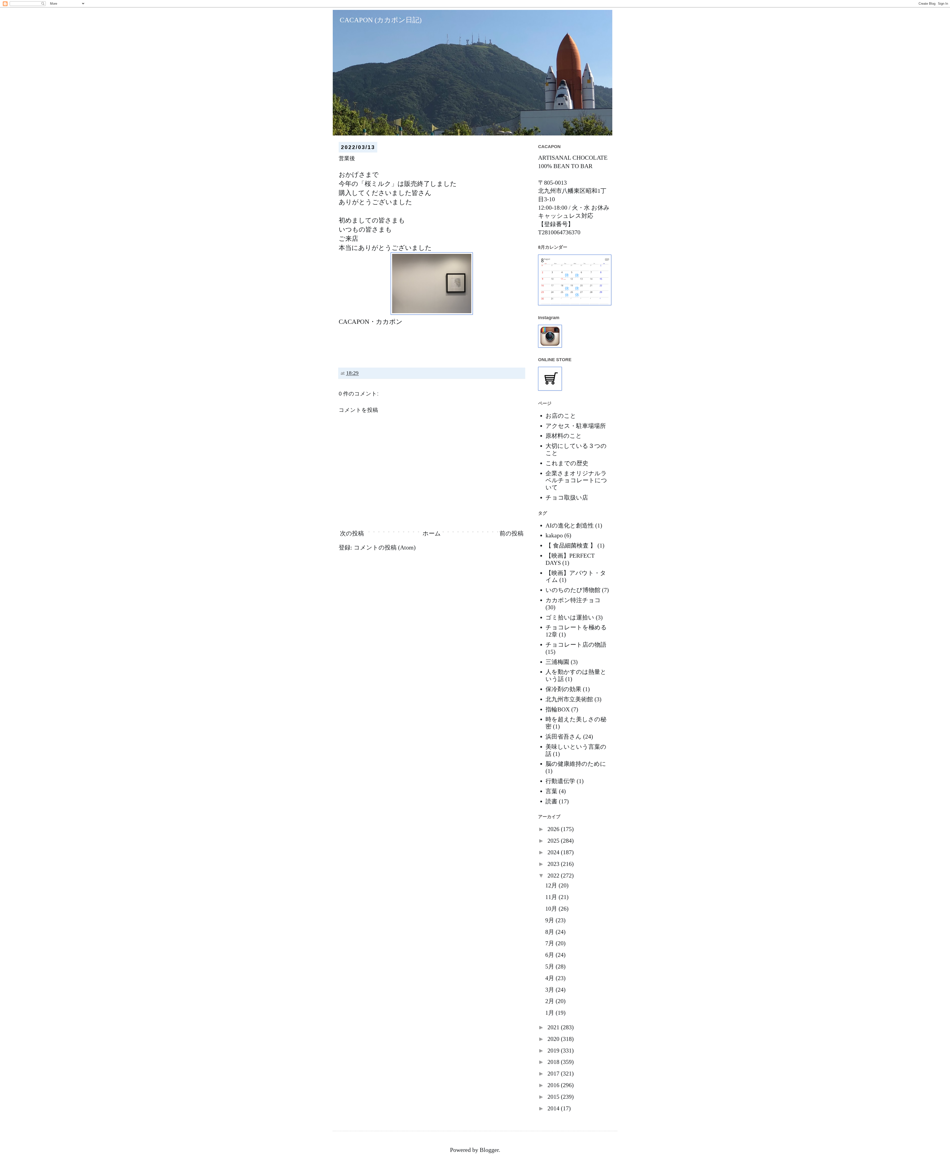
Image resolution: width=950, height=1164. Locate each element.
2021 (554, 1027)
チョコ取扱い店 (567, 497)
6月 (550, 955)
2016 (554, 1085)
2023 (554, 864)
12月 (552, 885)
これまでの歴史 (567, 463)
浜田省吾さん (564, 736)
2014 (554, 1108)
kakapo (554, 535)
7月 (550, 943)
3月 (550, 990)
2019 (554, 1050)
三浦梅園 (557, 662)
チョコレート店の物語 (576, 644)
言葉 (551, 791)
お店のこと (561, 416)
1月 (550, 1013)
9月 (550, 920)
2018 (554, 1062)
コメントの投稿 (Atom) (385, 547)
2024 (554, 852)
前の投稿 (511, 533)
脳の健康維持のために (576, 764)
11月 (552, 897)
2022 (554, 875)
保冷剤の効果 (563, 689)
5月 (550, 966)
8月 (550, 932)
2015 (554, 1097)
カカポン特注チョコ (573, 600)
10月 (552, 908)
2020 (554, 1039)
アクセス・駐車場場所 (576, 426)
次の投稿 (352, 533)
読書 (551, 801)
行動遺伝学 (560, 781)
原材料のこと (564, 436)
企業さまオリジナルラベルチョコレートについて (576, 480)
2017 (554, 1073)
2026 (554, 829)
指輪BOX (558, 709)
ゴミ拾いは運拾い (570, 617)
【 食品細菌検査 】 (571, 545)
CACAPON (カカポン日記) (377, 20)
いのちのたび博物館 (573, 590)
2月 (550, 1001)
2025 (554, 840)
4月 (550, 978)
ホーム (432, 533)
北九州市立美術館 (569, 699)
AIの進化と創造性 (570, 525)
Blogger (489, 1150)
